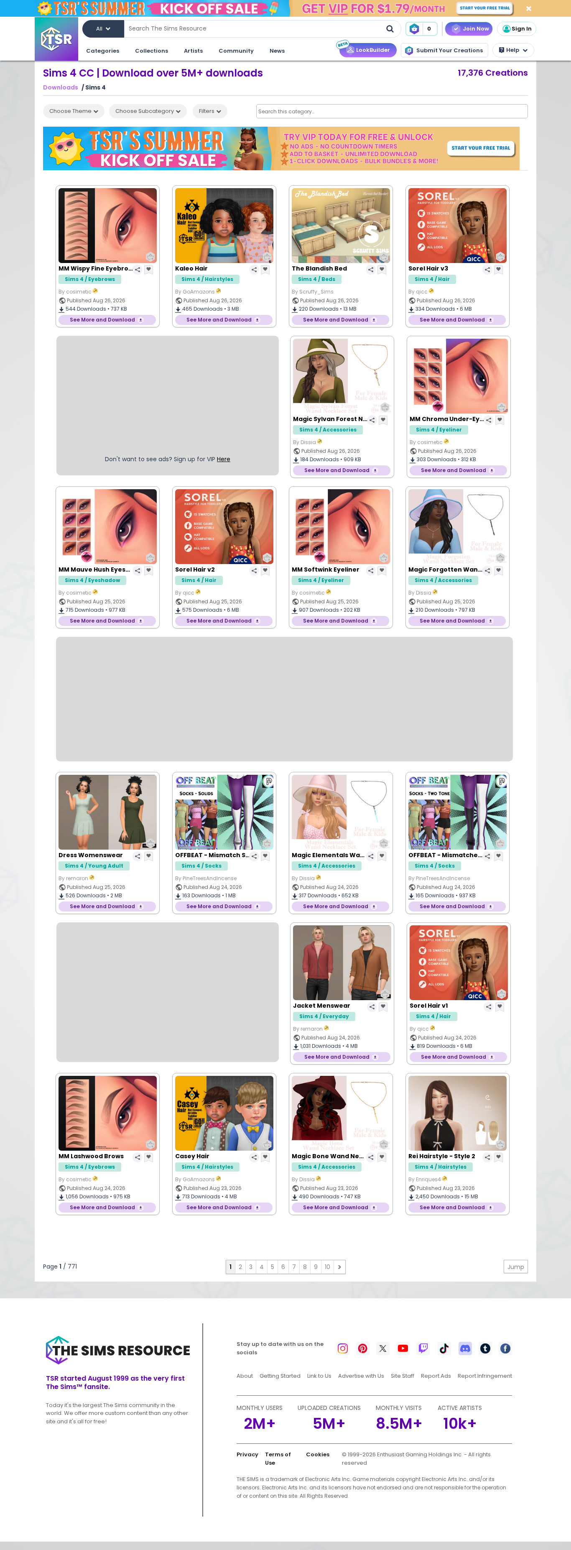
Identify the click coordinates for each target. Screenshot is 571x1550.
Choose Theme (70, 111)
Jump (515, 1267)
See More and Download (102, 319)
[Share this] (138, 270)
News (277, 51)
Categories (102, 51)
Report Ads (436, 1376)
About (245, 1376)
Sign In (522, 29)
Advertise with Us (361, 1376)
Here (223, 459)
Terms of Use (278, 1458)
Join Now (476, 29)
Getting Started (280, 1376)
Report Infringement (485, 1376)
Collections (151, 51)
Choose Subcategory (144, 111)
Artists (193, 51)
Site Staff (402, 1376)
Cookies (317, 1454)
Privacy (247, 1454)
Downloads (60, 88)
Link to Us (319, 1376)
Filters (206, 111)
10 (327, 1267)
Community (236, 51)
